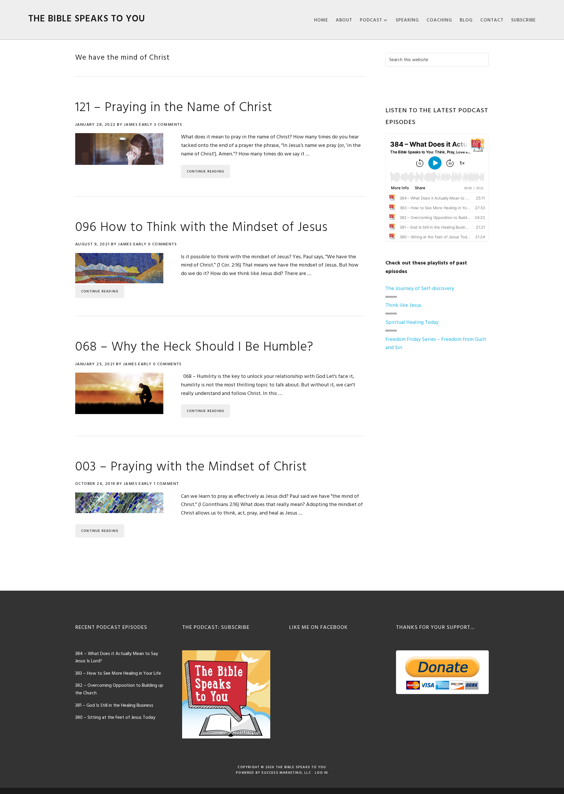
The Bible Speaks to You (86, 18)
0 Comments (162, 244)
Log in (321, 773)
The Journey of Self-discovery (419, 288)
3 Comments (168, 124)
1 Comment (166, 483)
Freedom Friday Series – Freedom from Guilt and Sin (435, 343)
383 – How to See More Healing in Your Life (118, 673)
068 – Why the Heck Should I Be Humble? (194, 347)
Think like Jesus (403, 305)
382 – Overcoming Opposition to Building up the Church (119, 689)
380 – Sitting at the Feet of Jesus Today (115, 717)
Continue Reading (205, 172)
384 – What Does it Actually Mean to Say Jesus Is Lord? (116, 657)
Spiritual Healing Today (412, 322)
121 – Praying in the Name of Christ (173, 108)
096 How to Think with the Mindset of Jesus (201, 227)
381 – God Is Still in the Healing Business (114, 705)
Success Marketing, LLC (286, 773)
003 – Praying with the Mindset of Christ (191, 467)
